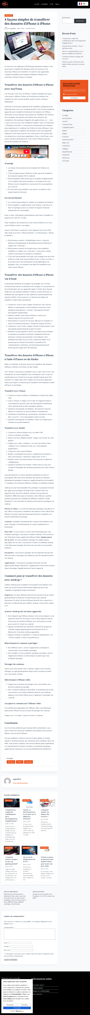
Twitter (19, 762)
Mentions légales (37, 988)
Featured (65, 137)
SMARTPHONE (67, 152)
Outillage (65, 149)
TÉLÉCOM (65, 158)
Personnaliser (10, 1005)
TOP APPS (65, 161)
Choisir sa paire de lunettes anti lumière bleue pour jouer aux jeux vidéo (73, 64)
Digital (64, 130)
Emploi (64, 133)
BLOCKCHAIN (67, 118)
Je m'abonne (74, 98)
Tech (51, 4)
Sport (57, 4)
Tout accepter (17, 1008)
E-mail (6, 946)
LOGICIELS (66, 146)
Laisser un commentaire (11, 959)
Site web (6, 950)
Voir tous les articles (20, 783)
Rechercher (66, 17)
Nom (6, 943)
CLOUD (64, 121)
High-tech (9, 15)
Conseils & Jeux (67, 124)
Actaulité (65, 115)
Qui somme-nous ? (38, 985)
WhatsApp (28, 762)
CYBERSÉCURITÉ (68, 127)
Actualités (44, 4)
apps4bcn (13, 28)
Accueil (36, 4)
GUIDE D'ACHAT (67, 140)
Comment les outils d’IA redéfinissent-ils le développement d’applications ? (74, 41)
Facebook (11, 762)
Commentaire (9, 927)
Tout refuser (24, 1005)
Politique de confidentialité (41, 991)
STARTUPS (66, 155)
